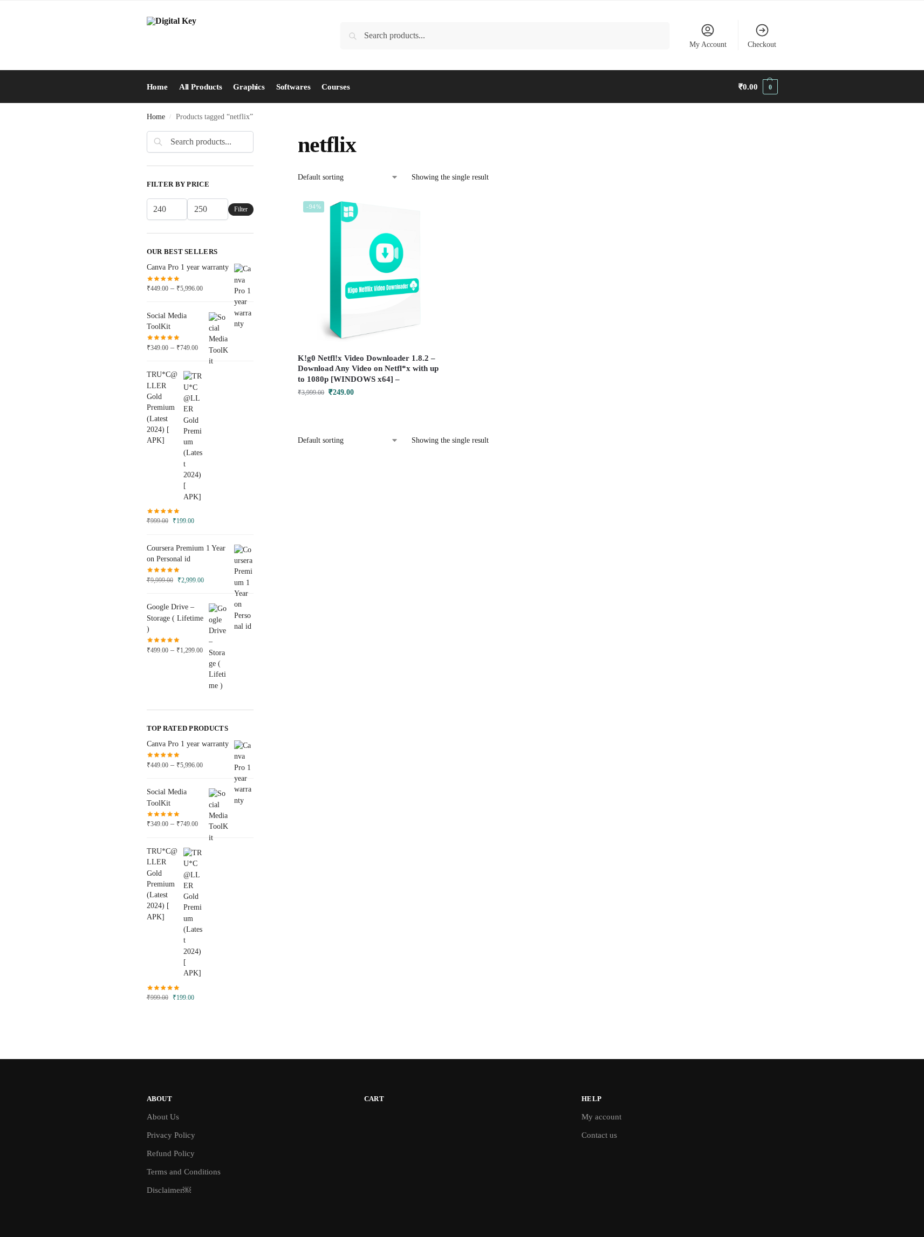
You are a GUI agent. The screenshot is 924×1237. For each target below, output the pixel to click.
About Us (163, 1116)
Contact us (599, 1135)
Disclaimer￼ (169, 1190)
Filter (241, 209)
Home (156, 117)
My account (601, 1116)
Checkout (762, 44)
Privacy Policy (171, 1135)
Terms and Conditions (184, 1171)
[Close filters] (257, 137)
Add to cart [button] (372, 415)
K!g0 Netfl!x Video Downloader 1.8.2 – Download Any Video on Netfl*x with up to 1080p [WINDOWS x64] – (368, 368)
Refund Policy (171, 1153)
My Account (708, 44)
